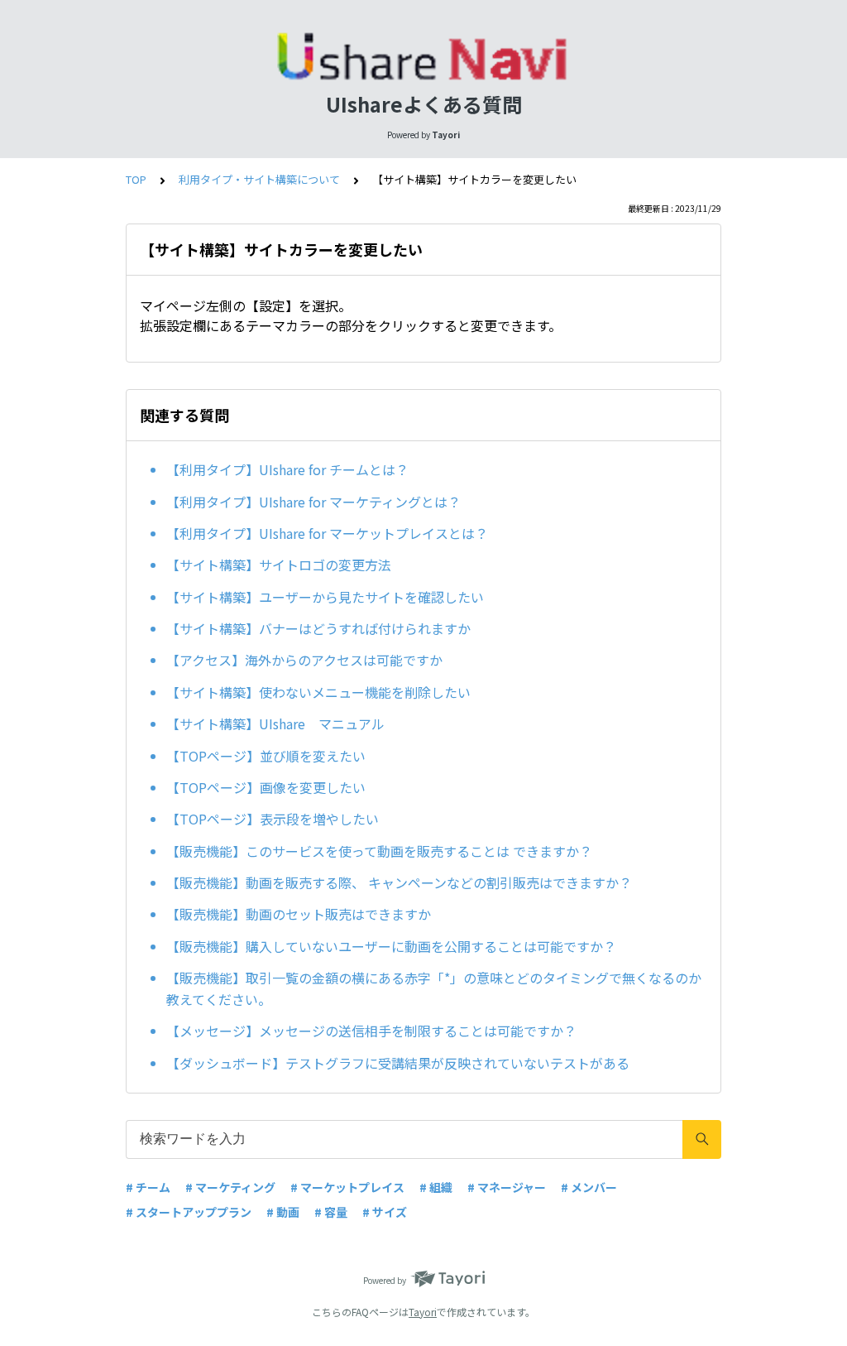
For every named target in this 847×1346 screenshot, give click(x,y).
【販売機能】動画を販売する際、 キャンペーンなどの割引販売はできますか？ (399, 882)
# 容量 (330, 1212)
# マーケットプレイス (347, 1187)
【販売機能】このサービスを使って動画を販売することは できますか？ (379, 851)
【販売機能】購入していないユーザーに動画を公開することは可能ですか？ (391, 946)
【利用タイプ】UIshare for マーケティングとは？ (313, 502)
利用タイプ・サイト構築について (259, 179)
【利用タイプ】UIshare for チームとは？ (287, 469)
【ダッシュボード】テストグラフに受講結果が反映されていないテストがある (397, 1063)
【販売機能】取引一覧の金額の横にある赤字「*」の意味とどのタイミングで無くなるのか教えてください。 (433, 988)
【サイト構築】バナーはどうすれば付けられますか (318, 628)
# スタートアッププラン (188, 1212)
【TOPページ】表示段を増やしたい (272, 819)
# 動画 (282, 1212)
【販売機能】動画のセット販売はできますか (298, 914)
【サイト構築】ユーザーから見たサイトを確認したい (325, 597)
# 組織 (435, 1187)
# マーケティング (230, 1187)
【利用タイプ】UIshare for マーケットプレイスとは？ (327, 533)
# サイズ (384, 1212)
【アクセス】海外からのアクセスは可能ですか (304, 660)
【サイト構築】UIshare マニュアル (275, 723)
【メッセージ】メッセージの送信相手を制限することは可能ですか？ (371, 1031)
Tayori (423, 1312)
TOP (136, 179)
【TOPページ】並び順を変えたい (266, 756)
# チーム (148, 1187)
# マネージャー (506, 1187)
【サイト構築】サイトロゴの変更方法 (278, 564)
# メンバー (589, 1187)
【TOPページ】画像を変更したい (266, 787)
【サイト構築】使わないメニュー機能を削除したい (318, 692)
